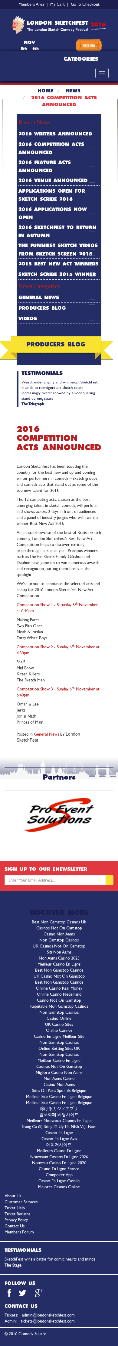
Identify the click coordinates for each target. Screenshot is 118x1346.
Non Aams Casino (59, 1078)
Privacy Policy (16, 1220)
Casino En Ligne (59, 1132)
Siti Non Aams (59, 952)
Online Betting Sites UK (59, 1048)
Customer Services (21, 1202)
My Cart (57, 4)
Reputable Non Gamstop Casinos (59, 1006)
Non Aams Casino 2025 (59, 958)
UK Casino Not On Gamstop (59, 976)
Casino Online (59, 1018)
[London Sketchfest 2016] (59, 25)
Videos (27, 318)
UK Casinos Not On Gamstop (59, 946)
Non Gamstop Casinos (59, 940)
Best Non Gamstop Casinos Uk (59, 922)
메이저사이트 (59, 1144)
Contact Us (15, 1226)
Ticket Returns (17, 1214)
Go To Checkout (85, 4)
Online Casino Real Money (59, 988)
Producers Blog (42, 308)
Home (45, 90)
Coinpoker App (59, 1174)
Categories (81, 59)
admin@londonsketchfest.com (48, 1315)
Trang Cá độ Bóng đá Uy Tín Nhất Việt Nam (59, 1126)
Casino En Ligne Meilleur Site (59, 1036)
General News (38, 297)
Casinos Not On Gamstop (59, 928)
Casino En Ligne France (59, 1168)
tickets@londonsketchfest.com (48, 1321)
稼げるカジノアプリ (59, 1108)
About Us (13, 1196)
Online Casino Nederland (59, 994)
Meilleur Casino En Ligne (59, 964)
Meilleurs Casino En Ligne (59, 1150)
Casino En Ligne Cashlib (59, 1180)
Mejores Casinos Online (59, 1186)
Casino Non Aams (59, 934)
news (73, 90)
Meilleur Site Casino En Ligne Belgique (59, 1096)
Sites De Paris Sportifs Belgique (59, 1090)
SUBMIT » (109, 880)
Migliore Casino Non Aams (59, 1072)
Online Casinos (59, 1030)
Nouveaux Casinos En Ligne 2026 (59, 1156)
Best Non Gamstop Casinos (59, 970)
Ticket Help (15, 1208)
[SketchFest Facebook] (9, 1294)
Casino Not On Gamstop (59, 1000)
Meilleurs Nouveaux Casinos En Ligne (59, 1120)
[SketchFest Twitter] (23, 1294)
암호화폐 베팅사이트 (59, 1114)
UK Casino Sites (59, 1024)
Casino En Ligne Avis (59, 1138)
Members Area (31, 4)
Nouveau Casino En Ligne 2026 (59, 1162)
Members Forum (19, 1232)
